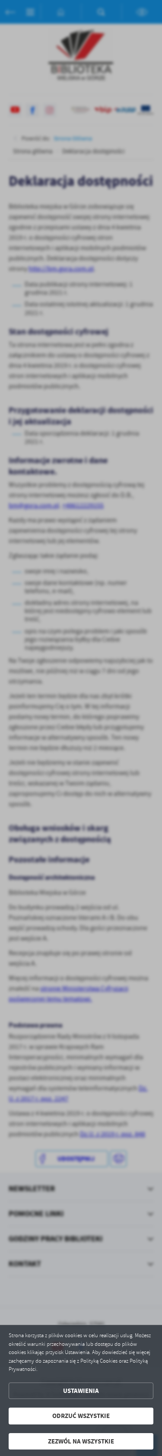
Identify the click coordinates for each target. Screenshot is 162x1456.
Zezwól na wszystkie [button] (81, 1441)
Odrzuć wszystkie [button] (81, 1415)
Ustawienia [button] (81, 1390)
